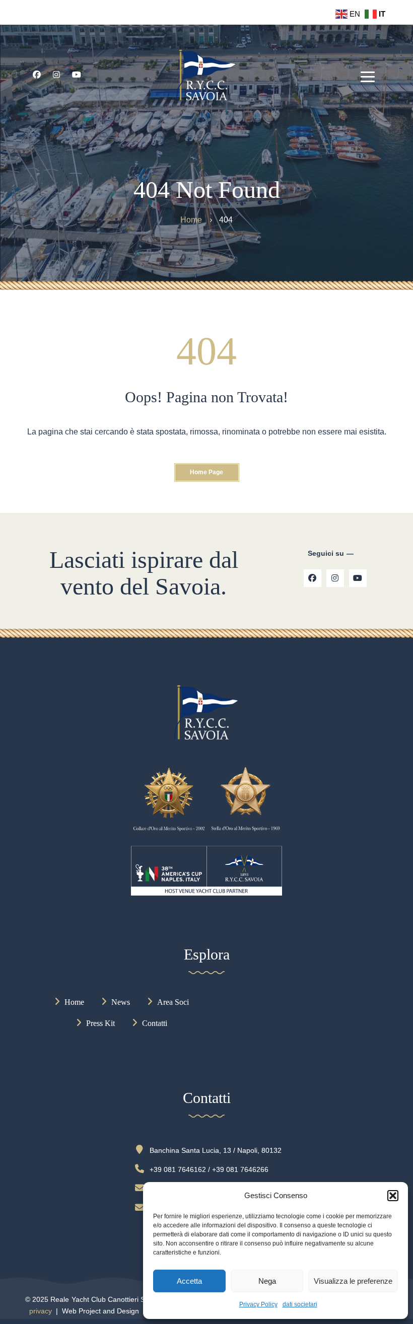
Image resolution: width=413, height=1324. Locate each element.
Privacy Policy (258, 1304)
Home (74, 1002)
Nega (267, 1281)
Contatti (154, 1023)
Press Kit (100, 1023)
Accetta (189, 1281)
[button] (393, 1196)
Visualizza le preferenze (353, 1281)
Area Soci (173, 1002)
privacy (40, 1311)
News (120, 1002)
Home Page (206, 472)
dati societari (300, 1304)
